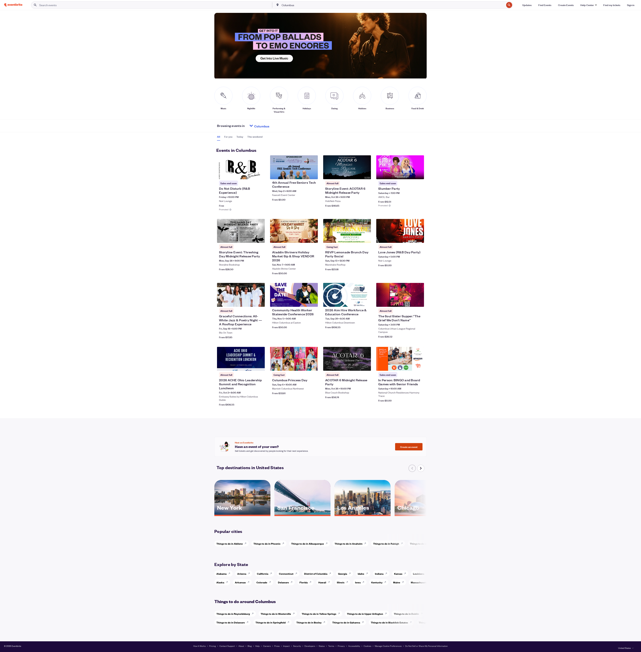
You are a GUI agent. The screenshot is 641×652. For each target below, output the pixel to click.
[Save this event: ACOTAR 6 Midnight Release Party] (358, 366)
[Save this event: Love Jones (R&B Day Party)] (411, 238)
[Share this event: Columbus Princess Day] (313, 366)
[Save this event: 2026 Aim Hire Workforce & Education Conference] (358, 302)
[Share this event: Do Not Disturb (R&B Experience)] (260, 174)
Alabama (221, 573)
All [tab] (218, 136)
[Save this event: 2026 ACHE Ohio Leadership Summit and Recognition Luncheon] (252, 366)
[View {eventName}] (241, 167)
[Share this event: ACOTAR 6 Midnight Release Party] (366, 366)
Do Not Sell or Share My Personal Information (426, 645)
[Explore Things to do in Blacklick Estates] (411, 622)
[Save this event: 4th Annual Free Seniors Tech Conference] (305, 174)
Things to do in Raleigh (386, 543)
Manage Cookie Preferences (388, 645)
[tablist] (240, 138)
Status (322, 645)
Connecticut (286, 573)
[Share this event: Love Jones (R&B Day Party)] (419, 238)
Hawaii (322, 582)
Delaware (283, 582)
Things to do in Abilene (229, 543)
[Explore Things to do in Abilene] (246, 543)
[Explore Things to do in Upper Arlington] (386, 613)
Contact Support (227, 645)
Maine (396, 582)
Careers (267, 645)
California (262, 573)
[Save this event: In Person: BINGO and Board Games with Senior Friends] (411, 366)
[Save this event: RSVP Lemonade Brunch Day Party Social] (358, 238)
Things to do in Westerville (276, 613)
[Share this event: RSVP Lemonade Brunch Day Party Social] (366, 238)
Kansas (398, 573)
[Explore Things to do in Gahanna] (363, 622)
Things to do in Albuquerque (307, 543)
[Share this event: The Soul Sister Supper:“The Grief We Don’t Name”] (419, 302)
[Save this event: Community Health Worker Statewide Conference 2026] (305, 302)
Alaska (220, 582)
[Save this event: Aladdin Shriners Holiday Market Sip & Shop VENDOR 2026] (305, 238)
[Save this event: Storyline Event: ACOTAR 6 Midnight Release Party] (358, 174)
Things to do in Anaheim (348, 543)
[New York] (242, 513)
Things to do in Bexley (309, 622)
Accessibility (354, 645)
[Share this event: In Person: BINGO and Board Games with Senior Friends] (419, 366)
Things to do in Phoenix (266, 543)
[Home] (13, 5)
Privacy (341, 645)
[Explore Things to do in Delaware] (248, 622)
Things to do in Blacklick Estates (389, 622)
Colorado (261, 582)
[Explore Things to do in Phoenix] (284, 543)
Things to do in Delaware (230, 622)
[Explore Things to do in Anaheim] (366, 543)
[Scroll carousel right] (420, 468)
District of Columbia (315, 573)
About (241, 645)
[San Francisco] (302, 513)
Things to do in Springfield (270, 622)
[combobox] (393, 5)
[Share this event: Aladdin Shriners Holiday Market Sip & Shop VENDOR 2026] (313, 238)
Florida (303, 582)
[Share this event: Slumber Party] (419, 174)
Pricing (212, 645)
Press (277, 645)
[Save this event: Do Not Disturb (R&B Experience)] (252, 174)
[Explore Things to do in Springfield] (289, 622)
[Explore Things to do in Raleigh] (402, 543)
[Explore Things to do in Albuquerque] (327, 543)
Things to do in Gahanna (346, 622)
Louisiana (418, 573)
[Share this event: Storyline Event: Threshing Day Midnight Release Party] (260, 238)
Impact (286, 645)
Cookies (367, 645)
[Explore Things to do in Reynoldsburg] (253, 613)
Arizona (241, 573)
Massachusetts (419, 582)
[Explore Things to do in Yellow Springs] (340, 613)
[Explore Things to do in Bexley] (325, 622)
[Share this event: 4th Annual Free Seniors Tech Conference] (313, 174)
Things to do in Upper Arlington (365, 613)
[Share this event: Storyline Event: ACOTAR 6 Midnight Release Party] (366, 174)
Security (297, 645)
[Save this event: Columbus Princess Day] (305, 366)
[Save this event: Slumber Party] (411, 174)
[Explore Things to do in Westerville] (294, 613)
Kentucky (376, 582)
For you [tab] (228, 136)
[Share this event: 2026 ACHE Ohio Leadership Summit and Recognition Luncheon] (260, 366)
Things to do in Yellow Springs (319, 613)
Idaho (361, 573)
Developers (309, 645)
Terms (331, 645)
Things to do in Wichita (423, 543)
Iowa (358, 582)
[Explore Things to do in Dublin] (422, 613)
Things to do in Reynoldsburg (233, 613)
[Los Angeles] (363, 513)
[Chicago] (423, 513)
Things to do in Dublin (406, 613)
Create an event (408, 447)
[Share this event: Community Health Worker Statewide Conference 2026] (313, 302)
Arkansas (240, 582)
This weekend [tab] (255, 136)
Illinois (340, 582)
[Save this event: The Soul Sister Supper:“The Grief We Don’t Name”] (411, 302)
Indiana (379, 573)
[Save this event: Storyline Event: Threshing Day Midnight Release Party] (252, 238)
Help (257, 645)
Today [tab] (239, 136)
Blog (250, 645)
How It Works (199, 645)
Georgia (342, 573)
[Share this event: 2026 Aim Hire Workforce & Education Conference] (366, 302)
